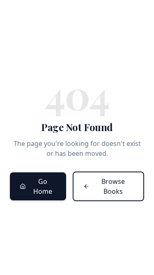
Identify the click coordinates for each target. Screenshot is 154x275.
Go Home (42, 186)
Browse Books (113, 186)
